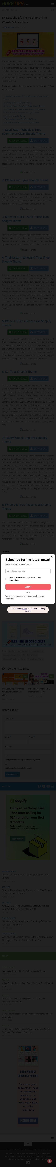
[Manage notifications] (49, 1161)
